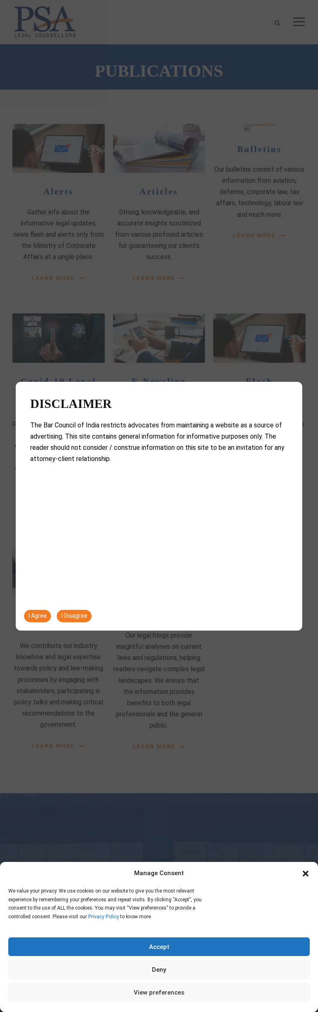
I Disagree (74, 615)
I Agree (38, 615)
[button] (305, 873)
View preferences (159, 992)
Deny (159, 969)
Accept (159, 947)
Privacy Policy (103, 917)
